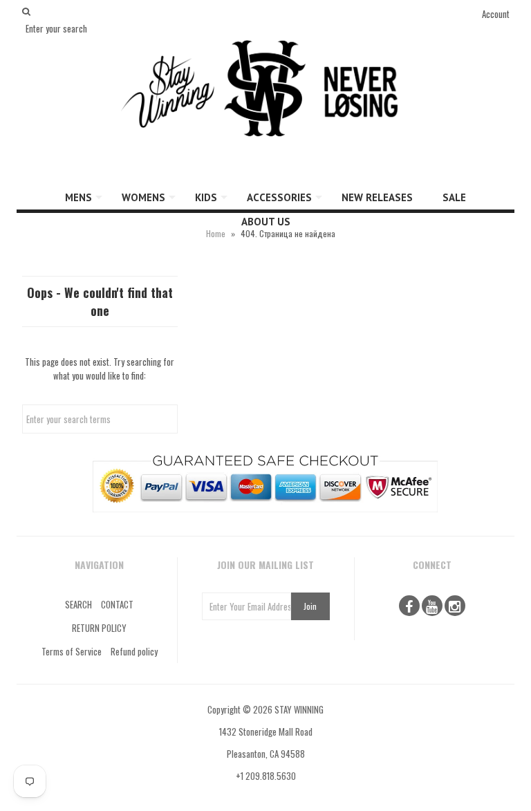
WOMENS (143, 197)
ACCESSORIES (279, 197)
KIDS (206, 197)
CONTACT (117, 604)
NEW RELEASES (377, 197)
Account (496, 14)
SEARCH (78, 604)
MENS (78, 197)
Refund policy (134, 651)
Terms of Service (71, 651)
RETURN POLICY (99, 628)
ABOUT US (265, 221)
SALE (454, 197)
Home (215, 233)
